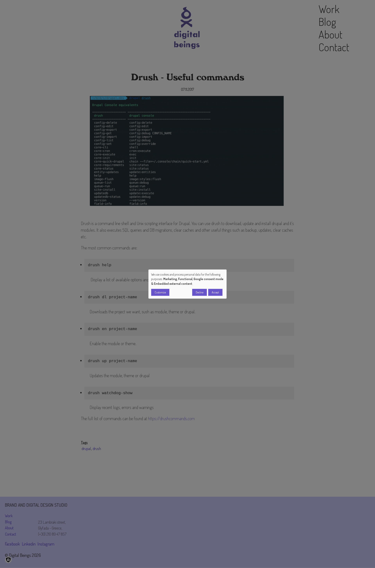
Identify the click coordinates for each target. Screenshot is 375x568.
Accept (215, 292)
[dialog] (187, 284)
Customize (160, 292)
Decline (199, 292)
